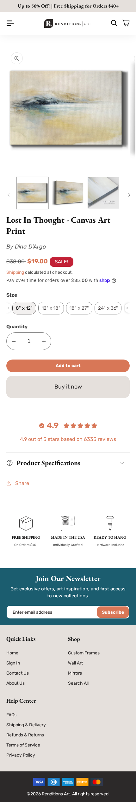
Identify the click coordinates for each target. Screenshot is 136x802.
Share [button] (22, 483)
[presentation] (127, 308)
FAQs (11, 714)
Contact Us (17, 673)
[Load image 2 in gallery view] (67, 193)
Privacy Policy (20, 755)
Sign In (13, 663)
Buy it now (68, 386)
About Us (15, 683)
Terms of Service (23, 745)
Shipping (15, 272)
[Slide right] (128, 195)
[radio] (24, 308)
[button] (10, 23)
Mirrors (75, 673)
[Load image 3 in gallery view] (103, 193)
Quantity (17, 327)
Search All (78, 683)
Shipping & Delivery (26, 725)
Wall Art (75, 663)
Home (12, 653)
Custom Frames (84, 653)
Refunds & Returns (25, 735)
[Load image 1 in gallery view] (32, 193)
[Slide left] (8, 195)
